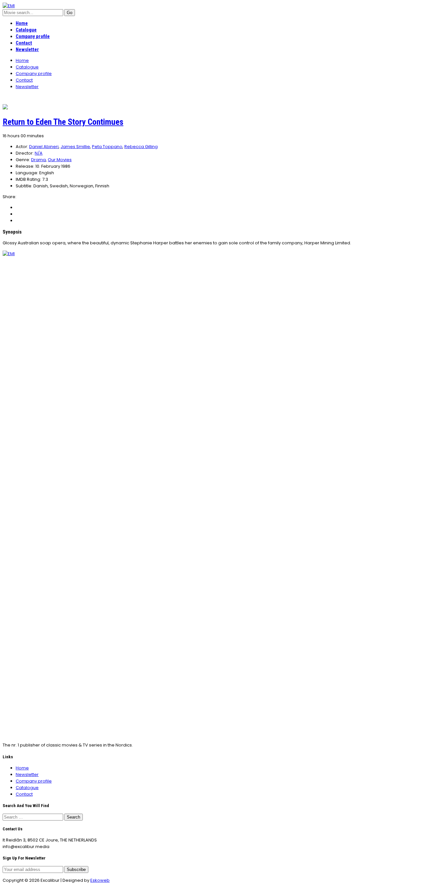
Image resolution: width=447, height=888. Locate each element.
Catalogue (26, 30)
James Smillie (75, 146)
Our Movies (60, 160)
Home (22, 23)
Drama (38, 160)
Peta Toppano (107, 146)
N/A (39, 153)
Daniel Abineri (44, 146)
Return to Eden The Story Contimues (63, 122)
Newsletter (27, 49)
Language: (27, 173)
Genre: (23, 160)
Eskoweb (100, 880)
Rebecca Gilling (141, 146)
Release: (25, 166)
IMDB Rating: (28, 179)
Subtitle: (24, 186)
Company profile (33, 36)
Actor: (22, 146)
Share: (9, 197)
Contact (24, 43)
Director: (25, 153)
